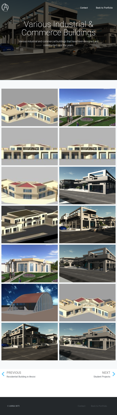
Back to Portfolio (104, 7)
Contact (84, 7)
